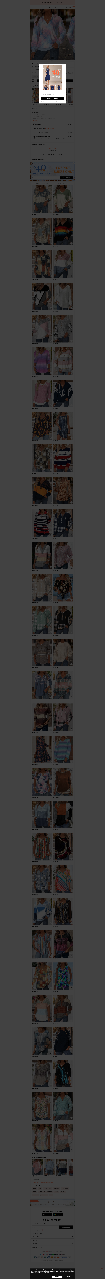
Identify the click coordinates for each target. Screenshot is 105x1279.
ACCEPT (57, 1277)
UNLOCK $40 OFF (52, 98)
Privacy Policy (45, 1272)
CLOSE (68, 1277)
